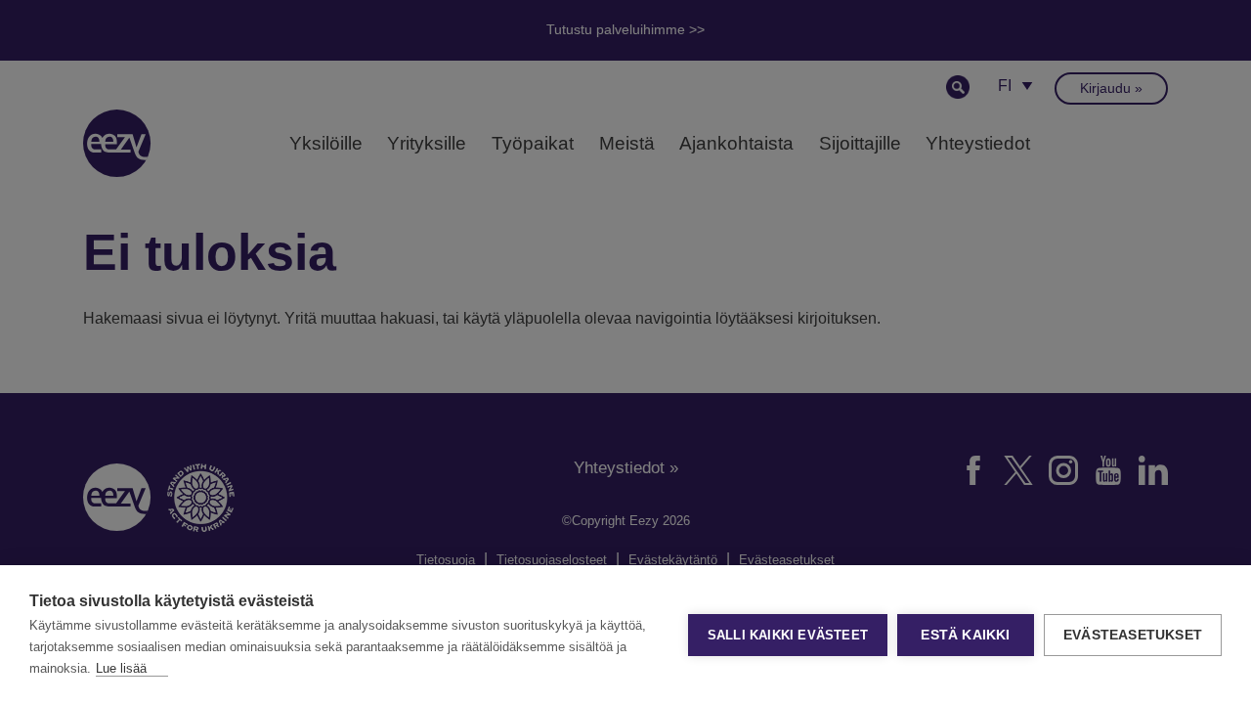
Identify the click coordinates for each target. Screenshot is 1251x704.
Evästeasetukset (1132, 635)
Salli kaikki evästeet (788, 635)
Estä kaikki (965, 635)
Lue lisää (121, 668)
